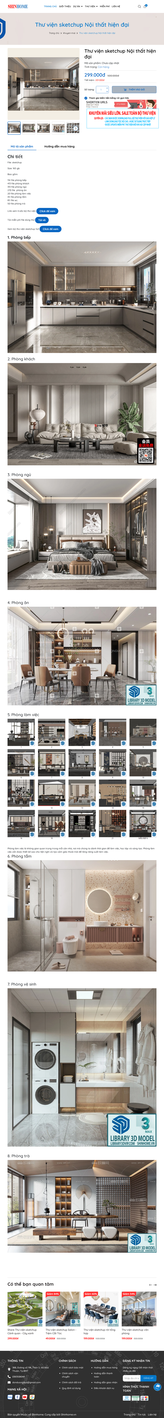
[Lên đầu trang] (157, 1399)
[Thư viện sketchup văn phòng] (139, 1309)
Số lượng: (89, 89)
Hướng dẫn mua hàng (105, 1367)
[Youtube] (24, 1396)
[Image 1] (44, 84)
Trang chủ (50, 6)
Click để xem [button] (47, 211)
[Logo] (18, 6)
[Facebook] (17, 1396)
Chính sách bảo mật (72, 1367)
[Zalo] (10, 1396)
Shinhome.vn (68, 1414)
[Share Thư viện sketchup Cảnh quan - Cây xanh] (25, 1309)
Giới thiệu (65, 6)
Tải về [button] (41, 220)
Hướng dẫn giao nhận (105, 1382)
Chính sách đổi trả (71, 1382)
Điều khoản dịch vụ (104, 1388)
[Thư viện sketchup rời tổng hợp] (101, 1309)
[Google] (32, 1396)
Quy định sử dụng (71, 1388)
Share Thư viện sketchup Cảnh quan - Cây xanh (22, 1331)
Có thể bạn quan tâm (31, 1284)
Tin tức (142, 1414)
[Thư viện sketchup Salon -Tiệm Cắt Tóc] (63, 1309)
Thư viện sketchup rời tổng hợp (99, 1331)
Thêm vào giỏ (136, 89)
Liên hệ (116, 6)
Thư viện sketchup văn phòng (135, 1331)
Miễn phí (105, 6)
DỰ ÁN (77, 6)
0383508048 (18, 1376)
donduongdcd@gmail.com (26, 1382)
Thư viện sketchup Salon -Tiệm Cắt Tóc (61, 1331)
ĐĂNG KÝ (148, 1378)
